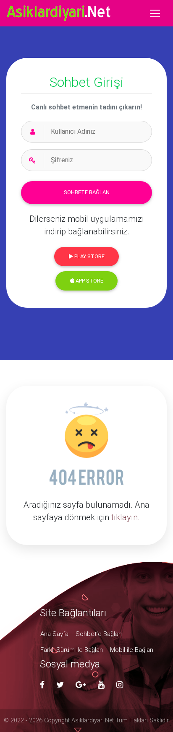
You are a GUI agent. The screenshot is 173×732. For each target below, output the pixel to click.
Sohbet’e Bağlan (99, 634)
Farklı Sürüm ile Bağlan (71, 650)
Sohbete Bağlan (87, 192)
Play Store (89, 256)
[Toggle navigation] (155, 13)
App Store (88, 281)
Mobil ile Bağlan (131, 650)
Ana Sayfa (54, 634)
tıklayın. (125, 517)
